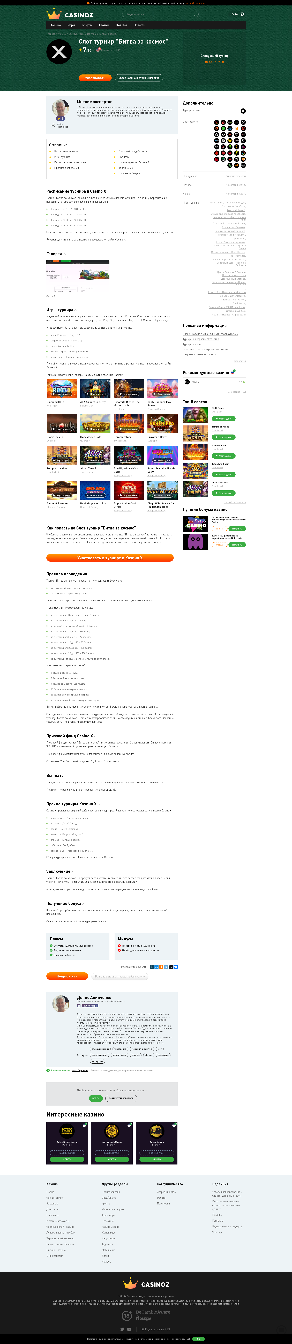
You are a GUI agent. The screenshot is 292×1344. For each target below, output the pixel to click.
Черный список (55, 1197)
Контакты (217, 1220)
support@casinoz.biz (195, 3)
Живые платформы (113, 1209)
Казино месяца (110, 1226)
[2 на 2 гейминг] (223, 153)
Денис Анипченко (62, 125)
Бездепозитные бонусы (60, 1244)
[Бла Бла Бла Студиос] (243, 159)
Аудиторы (107, 1244)
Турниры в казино (193, 344)
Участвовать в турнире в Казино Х (110, 557)
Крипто (106, 1203)
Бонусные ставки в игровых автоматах (205, 349)
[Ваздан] (230, 134)
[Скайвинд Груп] (243, 153)
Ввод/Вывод (109, 1197)
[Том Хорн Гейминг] (243, 146)
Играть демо (63, 394)
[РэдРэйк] (243, 134)
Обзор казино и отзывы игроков (139, 77)
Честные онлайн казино (60, 1226)
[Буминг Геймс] (236, 140)
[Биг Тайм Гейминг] (223, 140)
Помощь (217, 1214)
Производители (111, 1192)
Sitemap (217, 1232)
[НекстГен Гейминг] (223, 146)
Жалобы (121, 25)
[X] (171, 967)
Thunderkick (120, 440)
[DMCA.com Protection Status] (144, 1319)
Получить (237, 528)
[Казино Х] (243, 111)
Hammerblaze (219, 445)
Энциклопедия (54, 1255)
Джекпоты (52, 1209)
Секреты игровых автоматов (199, 354)
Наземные (108, 1221)
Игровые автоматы (57, 1221)
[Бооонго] (230, 165)
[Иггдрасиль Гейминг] (216, 128)
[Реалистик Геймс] (243, 140)
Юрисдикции (109, 1232)
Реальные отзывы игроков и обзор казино (120, 976)
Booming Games (156, 409)
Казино (55, 25)
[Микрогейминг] (223, 128)
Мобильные (108, 1250)
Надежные (52, 1215)
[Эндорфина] (216, 122)
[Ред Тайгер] (243, 128)
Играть (67, 1159)
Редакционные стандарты (227, 1226)
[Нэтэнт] (230, 122)
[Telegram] (166, 967)
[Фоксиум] (236, 165)
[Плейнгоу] (230, 128)
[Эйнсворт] (230, 159)
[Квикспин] (236, 128)
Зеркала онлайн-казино (60, 1238)
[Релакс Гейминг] (243, 122)
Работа (161, 1197)
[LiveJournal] (152, 967)
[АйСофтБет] (236, 146)
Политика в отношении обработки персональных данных (227, 1205)
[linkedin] (78, 1005)
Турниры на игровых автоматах (201, 339)
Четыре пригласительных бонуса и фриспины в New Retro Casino (229, 519)
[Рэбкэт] (230, 140)
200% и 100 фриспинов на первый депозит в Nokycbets (227, 537)
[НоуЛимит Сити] (236, 122)
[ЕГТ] (216, 153)
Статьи (104, 25)
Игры (71, 25)
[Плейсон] (230, 153)
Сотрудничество (166, 1192)
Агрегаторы (108, 1215)
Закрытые (52, 1203)
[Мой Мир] (156, 967)
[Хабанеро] (223, 122)
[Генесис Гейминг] (216, 159)
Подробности (67, 976)
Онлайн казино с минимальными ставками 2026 (210, 333)
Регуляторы (109, 1238)
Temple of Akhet (220, 426)
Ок (198, 1339)
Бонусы (87, 25)
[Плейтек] (223, 134)
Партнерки (163, 1203)
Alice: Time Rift (220, 482)
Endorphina (217, 411)
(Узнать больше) (182, 1339)
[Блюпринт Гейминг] (216, 140)
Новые (50, 1192)
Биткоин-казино (56, 1250)
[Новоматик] (230, 146)
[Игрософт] (243, 165)
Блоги (105, 1255)
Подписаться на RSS (157, 1329)
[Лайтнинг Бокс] (236, 153)
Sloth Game (218, 408)
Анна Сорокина (80, 1070)
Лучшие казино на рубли (60, 1232)
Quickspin (52, 440)
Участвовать (95, 78)
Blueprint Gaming (123, 475)
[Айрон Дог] (236, 159)
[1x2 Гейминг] (223, 159)
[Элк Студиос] (216, 146)
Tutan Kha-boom (220, 464)
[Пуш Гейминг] (236, 134)
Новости (139, 25)
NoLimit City (86, 405)
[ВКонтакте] (176, 967)
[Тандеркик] (216, 134)
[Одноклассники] (161, 967)
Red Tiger (52, 405)
